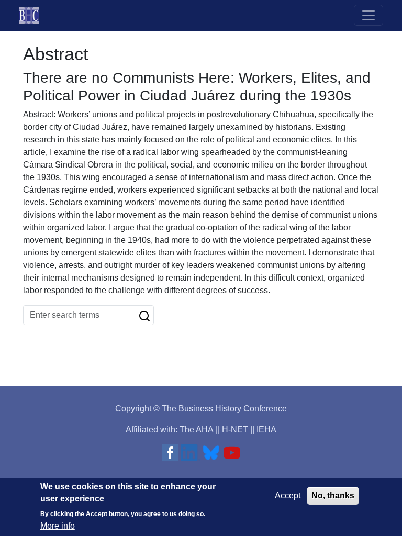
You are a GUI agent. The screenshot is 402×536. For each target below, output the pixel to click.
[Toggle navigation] (368, 15)
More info (57, 525)
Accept (287, 495)
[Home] (33, 15)
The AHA (197, 429)
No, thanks (332, 495)
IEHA (266, 429)
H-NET (235, 429)
